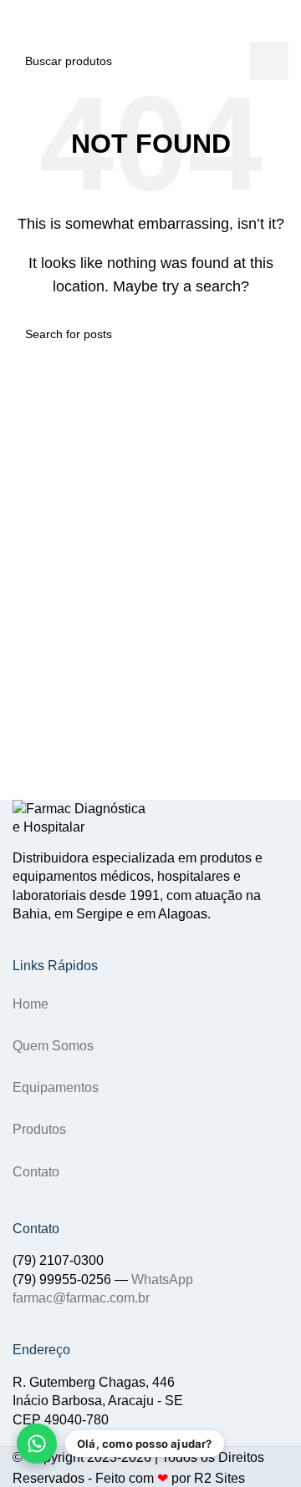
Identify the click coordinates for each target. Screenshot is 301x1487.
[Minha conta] (282, 39)
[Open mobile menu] (19, 39)
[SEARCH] (240, 39)
